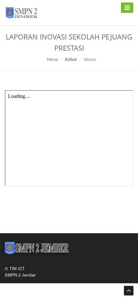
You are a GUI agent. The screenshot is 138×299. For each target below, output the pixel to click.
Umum (90, 59)
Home (52, 59)
